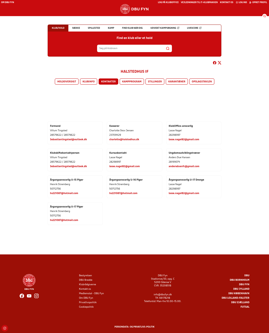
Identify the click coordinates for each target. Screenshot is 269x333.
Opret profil (259, 3)
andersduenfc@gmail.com (184, 166)
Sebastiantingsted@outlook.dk (68, 139)
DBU (246, 275)
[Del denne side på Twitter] (219, 63)
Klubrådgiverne (87, 284)
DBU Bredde (85, 280)
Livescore (192, 28)
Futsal (245, 307)
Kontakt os (226, 3)
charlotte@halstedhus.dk (124, 139)
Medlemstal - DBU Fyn (91, 293)
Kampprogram (132, 82)
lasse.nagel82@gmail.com (184, 139)
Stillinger (155, 82)
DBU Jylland (241, 289)
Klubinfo (89, 82)
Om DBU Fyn (7, 3)
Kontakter (108, 82)
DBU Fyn (244, 284)
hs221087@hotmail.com (64, 193)
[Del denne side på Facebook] (214, 63)
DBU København (238, 293)
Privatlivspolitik (88, 302)
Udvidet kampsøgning (163, 28)
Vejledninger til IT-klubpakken (199, 3)
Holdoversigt (66, 82)
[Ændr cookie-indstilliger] (4, 328)
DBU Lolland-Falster (235, 298)
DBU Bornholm (239, 280)
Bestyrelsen (85, 275)
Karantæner (176, 82)
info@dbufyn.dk (163, 294)
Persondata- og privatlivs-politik (134, 327)
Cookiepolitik (86, 307)
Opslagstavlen (202, 82)
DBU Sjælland (240, 302)
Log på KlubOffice (168, 3)
